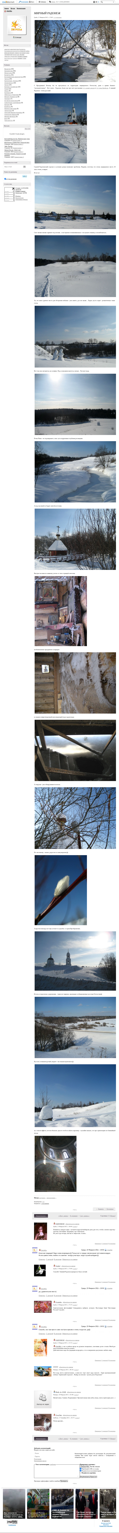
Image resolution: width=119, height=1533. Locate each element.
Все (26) (27, 129)
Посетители (19, 198)
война (27, 51)
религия (14, 58)
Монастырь (8, 73)
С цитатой (104, 1243)
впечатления (9, 53)
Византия (7, 69)
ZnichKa (5, 11)
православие (22, 56)
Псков (6, 89)
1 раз (43, 1201)
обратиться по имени (72, 1224)
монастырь (16, 54)
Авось (53, 2)
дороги (17, 53)
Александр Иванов (10, 114)
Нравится (101, 1209)
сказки (19, 58)
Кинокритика (8, 71)
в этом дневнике (11, 179)
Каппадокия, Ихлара (11, 81)
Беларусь (7, 75)
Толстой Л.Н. (8, 120)
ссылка (75, 1226)
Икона (6, 91)
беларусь (22, 49)
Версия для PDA (106, 1523)
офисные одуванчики (10, 56)
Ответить (98, 1243)
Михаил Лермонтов (10, 97)
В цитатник (111, 1243)
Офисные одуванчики (11, 95)
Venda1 (58, 1266)
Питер (6, 85)
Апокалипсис (8, 83)
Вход (32, 2)
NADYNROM (60, 1224)
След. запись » (84, 1216)
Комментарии (21, 8)
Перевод (7, 99)
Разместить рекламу (105, 1526)
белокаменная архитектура (12, 51)
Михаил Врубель (9, 116)
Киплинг (7, 105)
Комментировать (41, 1216)
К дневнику (74, 1216)
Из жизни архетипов (11, 101)
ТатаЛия (59, 1415)
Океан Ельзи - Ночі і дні (12, 150)
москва (22, 54)
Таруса (6, 79)
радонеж (42, 1198)
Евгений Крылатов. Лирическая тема (17, 139)
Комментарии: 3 (18, 151)
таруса (6, 60)
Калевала (7, 93)
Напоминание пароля (40, 1461)
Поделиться (110, 1209)
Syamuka (59, 1302)
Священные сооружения (12, 103)
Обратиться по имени (69, 1259)
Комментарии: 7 (17, 148)
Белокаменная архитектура (13, 77)
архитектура (14, 49)
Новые (113, 1216)
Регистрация (24, 2)
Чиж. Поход (8, 146)
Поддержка (94, 2)
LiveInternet (9, 2)
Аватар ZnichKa (16, 25)
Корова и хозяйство (10, 87)
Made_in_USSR (61, 1392)
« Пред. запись (63, 1216)
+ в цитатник (57, 17)
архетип (7, 49)
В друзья (18, 37)
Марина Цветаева (10, 108)
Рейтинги (43, 2)
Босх (6, 118)
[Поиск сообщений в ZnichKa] (25, 176)
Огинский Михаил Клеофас (13, 112)
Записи (6, 8)
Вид (97, 2)
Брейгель (7, 106)
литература (8, 54)
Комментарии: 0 (17, 140)
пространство (8, 58)
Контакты (106, 1524)
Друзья (12, 8)
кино (27, 53)
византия (23, 51)
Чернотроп (8, 110)
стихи (24, 58)
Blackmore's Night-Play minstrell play (16, 142)
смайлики (53, 1464)
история (23, 53)
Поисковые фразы (21, 199)
